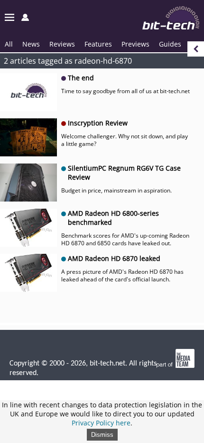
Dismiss (102, 434)
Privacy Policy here (101, 422)
